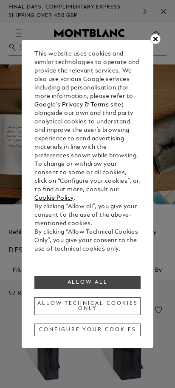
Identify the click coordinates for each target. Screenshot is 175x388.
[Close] (155, 39)
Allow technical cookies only (87, 306)
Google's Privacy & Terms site (77, 105)
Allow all (88, 282)
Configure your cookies (87, 329)
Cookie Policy (53, 198)
